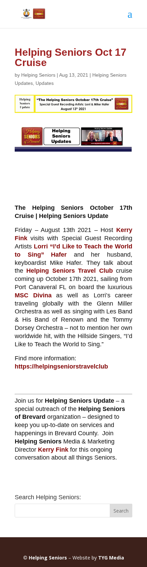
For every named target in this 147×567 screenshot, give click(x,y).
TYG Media (111, 557)
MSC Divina (33, 295)
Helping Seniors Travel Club (69, 270)
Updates (45, 83)
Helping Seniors (38, 75)
